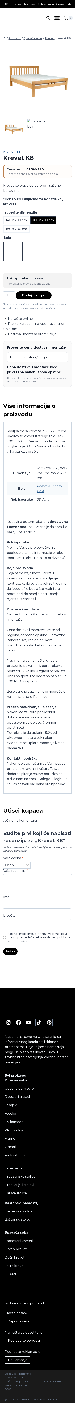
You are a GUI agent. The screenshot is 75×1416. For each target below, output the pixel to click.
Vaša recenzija (15, 871)
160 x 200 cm (43, 220)
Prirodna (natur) (49, 486)
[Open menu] (57, 18)
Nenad (59, 1381)
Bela (40, 491)
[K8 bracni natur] (37, 81)
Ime (6, 897)
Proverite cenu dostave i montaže (36, 347)
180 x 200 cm (16, 229)
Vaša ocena (13, 858)
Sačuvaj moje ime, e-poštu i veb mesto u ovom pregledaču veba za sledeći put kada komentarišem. (39, 937)
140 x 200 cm (16, 220)
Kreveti (11, 152)
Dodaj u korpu (33, 295)
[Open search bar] (48, 18)
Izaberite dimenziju (20, 212)
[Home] (4, 38)
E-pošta (9, 915)
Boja (7, 238)
